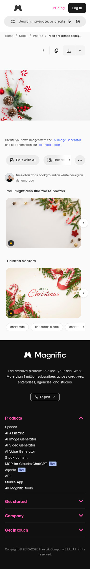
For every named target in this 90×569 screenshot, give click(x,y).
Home (9, 36)
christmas (17, 327)
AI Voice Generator (20, 451)
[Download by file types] (80, 50)
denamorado (25, 181)
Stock (23, 36)
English (45, 397)
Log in (77, 8)
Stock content (16, 457)
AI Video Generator (20, 445)
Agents (14, 470)
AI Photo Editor (49, 145)
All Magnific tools (19, 488)
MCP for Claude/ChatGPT (30, 464)
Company (14, 515)
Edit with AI (26, 160)
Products (13, 418)
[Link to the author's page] (9, 178)
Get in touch (16, 530)
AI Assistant (14, 433)
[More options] (43, 50)
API (7, 476)
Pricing (59, 8)
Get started (16, 501)
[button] (45, 397)
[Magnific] (45, 356)
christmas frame (47, 327)
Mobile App (14, 482)
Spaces (11, 427)
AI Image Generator (67, 140)
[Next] (69, 160)
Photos (38, 36)
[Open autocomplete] (11, 21)
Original (32, 67)
